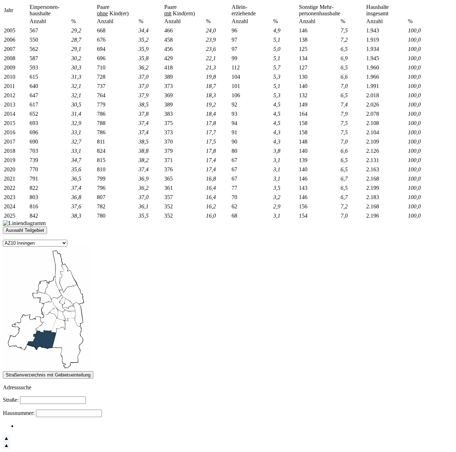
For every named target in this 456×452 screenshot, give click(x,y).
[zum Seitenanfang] (6, 440)
